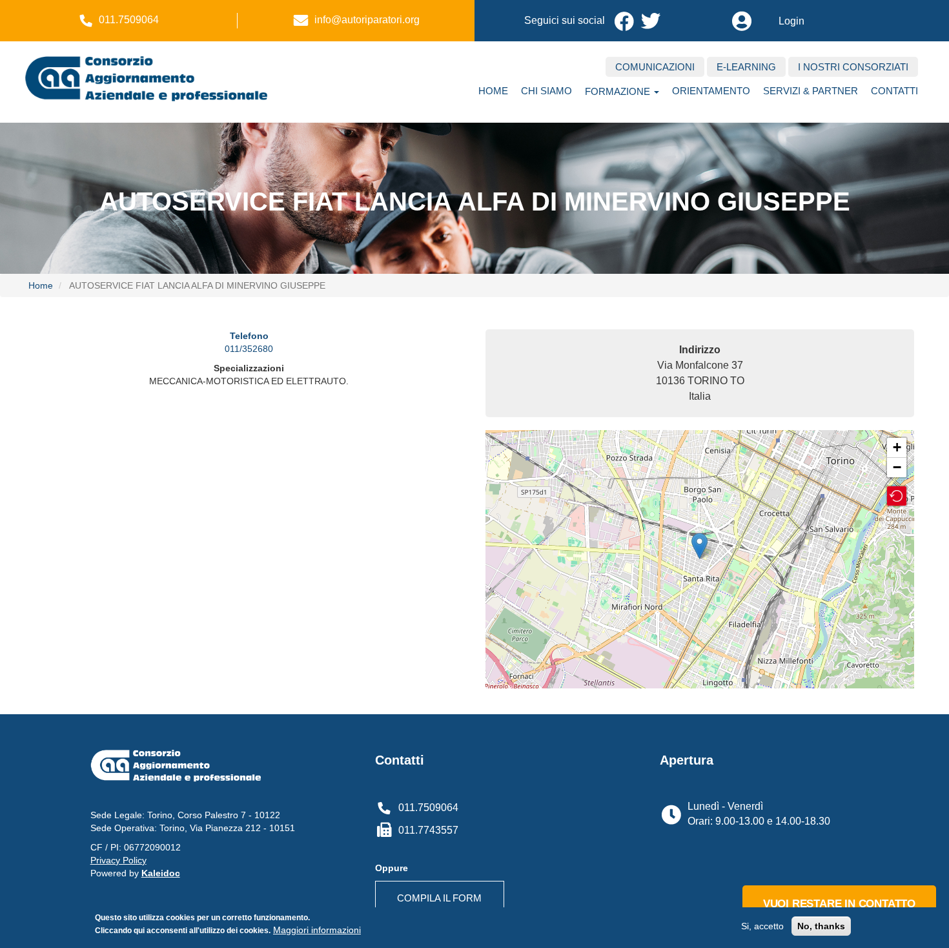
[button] (896, 496)
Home (493, 90)
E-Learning (746, 66)
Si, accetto (762, 926)
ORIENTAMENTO (711, 90)
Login (791, 20)
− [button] (897, 467)
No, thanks (821, 926)
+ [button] (897, 447)
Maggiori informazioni (317, 930)
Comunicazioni (655, 66)
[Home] (158, 77)
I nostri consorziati (853, 66)
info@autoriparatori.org (367, 19)
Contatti (894, 90)
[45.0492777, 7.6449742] (699, 546)
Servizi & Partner (810, 90)
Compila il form (439, 897)
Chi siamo (546, 90)
